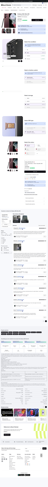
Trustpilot (33, 456)
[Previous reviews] (43, 321)
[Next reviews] (46, 321)
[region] (29, 219)
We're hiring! (3, 457)
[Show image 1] (10, 154)
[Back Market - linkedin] (6, 459)
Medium (33, 458)
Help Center (11, 463)
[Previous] (8, 153)
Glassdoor (34, 457)
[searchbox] (22, 5)
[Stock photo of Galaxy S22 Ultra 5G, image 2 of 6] (14, 31)
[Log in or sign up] (44, 5)
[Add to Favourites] (45, 20)
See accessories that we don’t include (30, 194)
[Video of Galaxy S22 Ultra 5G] (8, 31)
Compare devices (12, 467)
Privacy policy (27, 458)
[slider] (2, 235)
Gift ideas (10, 466)
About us (3, 456)
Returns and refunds (12, 462)
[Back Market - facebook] (2, 461)
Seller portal (11, 458)
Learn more (30, 188)
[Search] (13, 5)
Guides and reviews (12, 465)
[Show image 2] (13, 154)
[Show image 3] (15, 154)
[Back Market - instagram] (2, 459)
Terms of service (27, 456)
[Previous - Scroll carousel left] (19, 61)
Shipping (10, 461)
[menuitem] (10, 8)
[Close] (47, 1)
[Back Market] (6, 5)
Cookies (26, 460)
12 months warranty (27, 457)
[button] (13, 16)
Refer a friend (19, 456)
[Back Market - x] (4, 459)
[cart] (46, 5)
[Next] (17, 153)
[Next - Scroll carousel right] (21, 61)
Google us (5, 431)
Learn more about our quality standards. (17, 386)
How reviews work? (5, 226)
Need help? (40, 5)
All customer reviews (12, 469)
